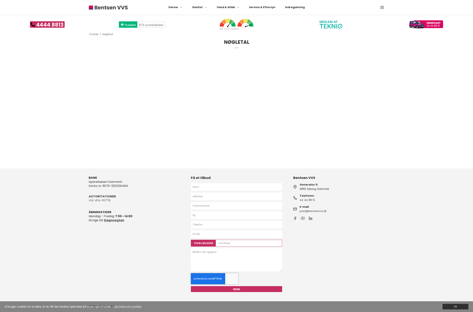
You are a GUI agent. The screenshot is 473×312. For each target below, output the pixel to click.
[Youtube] (303, 219)
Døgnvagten (114, 220)
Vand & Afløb (226, 7)
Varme (173, 7)
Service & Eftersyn (262, 7)
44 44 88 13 (307, 200)
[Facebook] (295, 219)
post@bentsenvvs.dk (313, 211)
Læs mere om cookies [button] (127, 306)
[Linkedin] (310, 219)
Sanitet (197, 7)
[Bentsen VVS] (108, 7)
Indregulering (295, 7)
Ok (455, 306)
